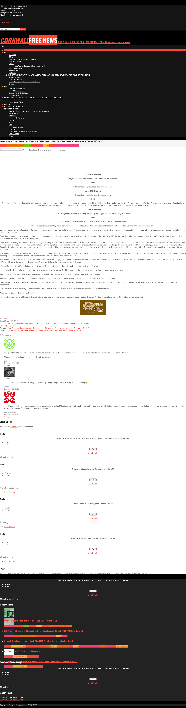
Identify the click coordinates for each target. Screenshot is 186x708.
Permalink (8, 365)
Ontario (46, 145)
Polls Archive (9, 492)
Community (11, 626)
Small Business (122, 646)
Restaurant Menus (47, 573)
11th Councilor (111, 573)
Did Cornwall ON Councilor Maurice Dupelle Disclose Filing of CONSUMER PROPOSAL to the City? (43, 630)
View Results (93, 453)
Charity (33, 573)
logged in (14, 426)
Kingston (53, 646)
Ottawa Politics (67, 573)
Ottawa (102, 646)
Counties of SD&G (18, 646)
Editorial (27, 145)
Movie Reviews (74, 573)
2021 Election (81, 573)
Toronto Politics (28, 573)
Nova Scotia (2, 573)
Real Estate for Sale (145, 573)
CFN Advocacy (60, 573)
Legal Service (21, 573)
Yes (8, 442)
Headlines (35, 145)
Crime (29, 666)
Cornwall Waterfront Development (123, 573)
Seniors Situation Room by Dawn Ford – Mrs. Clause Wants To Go (30, 620)
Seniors (45, 626)
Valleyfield (138, 573)
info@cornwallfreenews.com (11, 699)
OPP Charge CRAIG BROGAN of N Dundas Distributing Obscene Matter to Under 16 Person (41, 661)
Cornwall (3, 145)
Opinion (52, 145)
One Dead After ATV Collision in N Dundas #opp (23, 651)
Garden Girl (105, 573)
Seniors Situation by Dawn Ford (60, 626)
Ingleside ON (45, 646)
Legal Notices (14, 573)
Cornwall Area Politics (15, 145)
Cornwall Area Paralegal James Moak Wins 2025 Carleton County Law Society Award (38, 641)
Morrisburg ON (63, 646)
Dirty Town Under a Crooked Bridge (93, 573)
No (8, 445)
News (41, 145)
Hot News (48, 636)
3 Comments (9, 326)
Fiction (134, 573)
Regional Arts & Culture (70, 145)
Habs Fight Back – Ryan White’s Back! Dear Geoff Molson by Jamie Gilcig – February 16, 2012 (46, 330)
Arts (5, 626)
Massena (54, 573)
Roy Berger (8, 573)
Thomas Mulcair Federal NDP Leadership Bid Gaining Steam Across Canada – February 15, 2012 (50, 328)
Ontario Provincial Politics (89, 646)
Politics (58, 145)
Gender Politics (39, 573)
